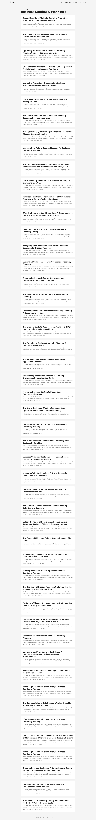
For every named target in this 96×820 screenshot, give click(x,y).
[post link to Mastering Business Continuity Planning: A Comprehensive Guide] (48, 396)
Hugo (53, 817)
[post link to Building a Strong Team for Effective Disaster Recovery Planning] (48, 266)
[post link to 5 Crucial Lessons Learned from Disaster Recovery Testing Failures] (48, 103)
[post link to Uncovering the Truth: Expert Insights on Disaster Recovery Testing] (48, 233)
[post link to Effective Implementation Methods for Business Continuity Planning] (48, 723)
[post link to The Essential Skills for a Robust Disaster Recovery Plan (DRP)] (48, 542)
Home (12, 2)
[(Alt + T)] (16, 2)
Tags (27, 9)
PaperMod (58, 817)
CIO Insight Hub (43, 817)
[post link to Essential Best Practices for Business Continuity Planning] (48, 640)
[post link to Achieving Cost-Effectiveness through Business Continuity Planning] (48, 691)
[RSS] (65, 12)
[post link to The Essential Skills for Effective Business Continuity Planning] (48, 298)
